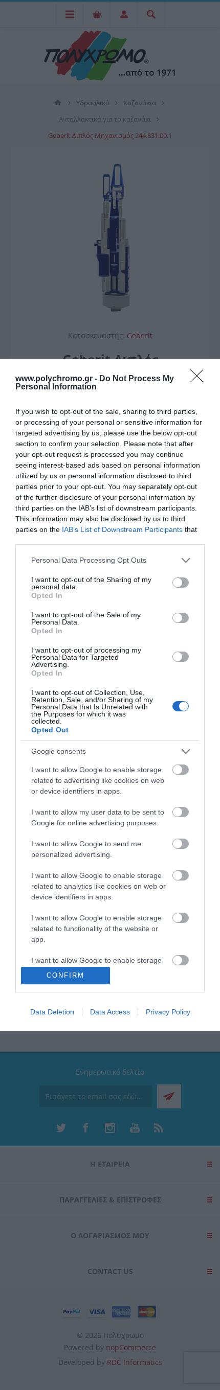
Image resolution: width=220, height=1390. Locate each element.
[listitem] (110, 560)
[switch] (180, 582)
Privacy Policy (168, 1012)
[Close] (200, 379)
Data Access (110, 1012)
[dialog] (110, 695)
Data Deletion (52, 1012)
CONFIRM (65, 975)
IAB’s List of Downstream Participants (122, 529)
